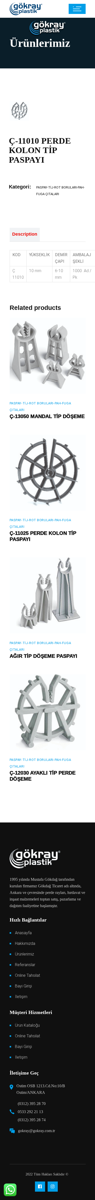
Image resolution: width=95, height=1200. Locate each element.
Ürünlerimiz (24, 954)
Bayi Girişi (23, 986)
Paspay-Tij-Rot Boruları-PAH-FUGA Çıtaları (40, 406)
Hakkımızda (25, 943)
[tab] (25, 234)
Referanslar (25, 964)
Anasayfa (23, 932)
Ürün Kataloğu (27, 1025)
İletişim (21, 996)
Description (24, 234)
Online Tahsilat (27, 975)
